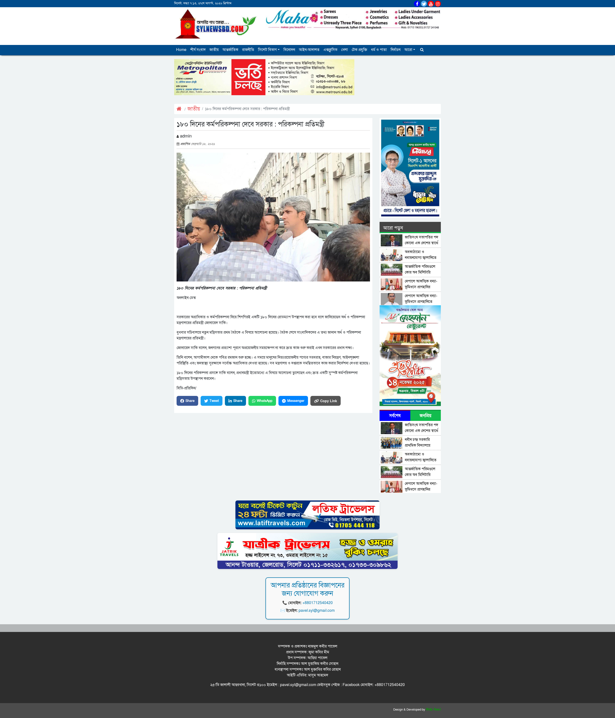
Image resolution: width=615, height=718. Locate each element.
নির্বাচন (395, 49)
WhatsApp (264, 401)
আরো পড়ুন (393, 228)
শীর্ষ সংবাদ (198, 49)
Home (181, 49)
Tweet (214, 401)
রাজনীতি (248, 49)
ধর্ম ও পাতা (379, 49)
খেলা (344, 49)
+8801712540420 (317, 603)
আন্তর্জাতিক (230, 49)
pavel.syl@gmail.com (317, 610)
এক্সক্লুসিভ (330, 49)
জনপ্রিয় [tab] (425, 415)
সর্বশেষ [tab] (394, 415)
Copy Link (328, 400)
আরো (408, 49)
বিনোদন (289, 49)
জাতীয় (214, 49)
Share (190, 401)
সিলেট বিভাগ (267, 49)
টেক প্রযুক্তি (359, 49)
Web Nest (433, 709)
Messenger (295, 401)
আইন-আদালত (309, 49)
